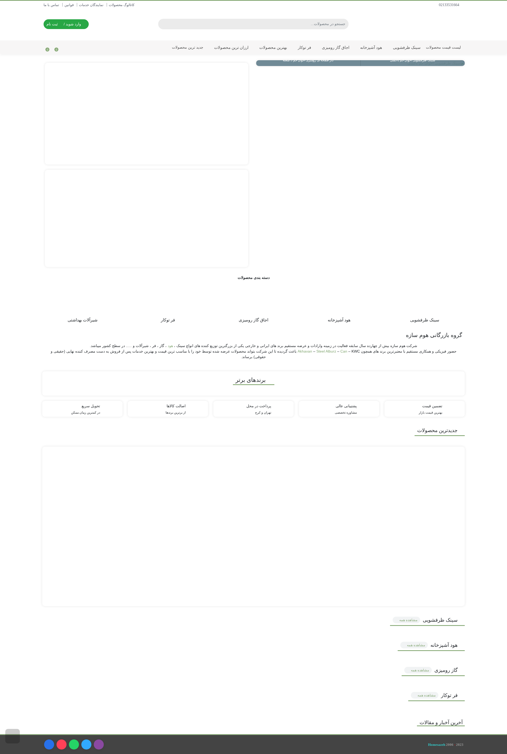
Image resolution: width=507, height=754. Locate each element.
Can (344, 351)
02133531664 (449, 5)
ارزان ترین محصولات (230, 47)
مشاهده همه (407, 620)
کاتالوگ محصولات (121, 5)
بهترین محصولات (272, 47)
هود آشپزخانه (370, 47)
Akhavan (305, 351)
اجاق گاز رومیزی (335, 47)
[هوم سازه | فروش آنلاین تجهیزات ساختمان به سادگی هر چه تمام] (433, 23)
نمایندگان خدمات (91, 5)
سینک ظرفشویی (406, 47)
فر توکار (304, 47)
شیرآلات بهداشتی (82, 319)
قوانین (69, 5)
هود (170, 346)
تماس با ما (51, 5)
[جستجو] (163, 24)
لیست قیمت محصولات (443, 47)
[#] (146, 114)
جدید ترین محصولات (187, 47)
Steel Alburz (326, 351)
